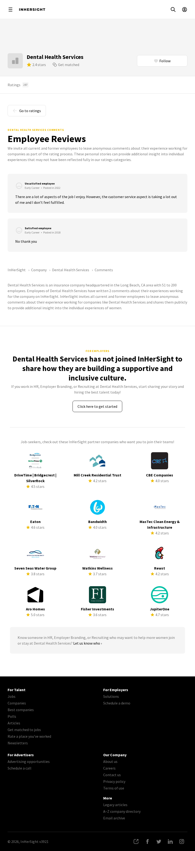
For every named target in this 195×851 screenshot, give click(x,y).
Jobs (11, 696)
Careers (109, 768)
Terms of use (113, 788)
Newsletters (18, 743)
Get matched (68, 64)
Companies (17, 703)
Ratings (18, 84)
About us (110, 761)
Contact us (112, 774)
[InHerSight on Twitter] (159, 841)
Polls (12, 716)
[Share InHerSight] (136, 841)
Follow (165, 60)
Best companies (21, 709)
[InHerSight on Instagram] (181, 841)
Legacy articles (115, 804)
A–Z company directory (122, 811)
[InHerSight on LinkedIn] (170, 841)
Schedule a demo (116, 703)
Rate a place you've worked (29, 736)
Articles (14, 723)
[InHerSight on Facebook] (147, 841)
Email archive (114, 818)
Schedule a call (19, 768)
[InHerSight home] (32, 9)
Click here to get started (97, 406)
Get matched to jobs (24, 729)
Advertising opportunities (29, 761)
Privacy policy (114, 781)
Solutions (111, 696)
